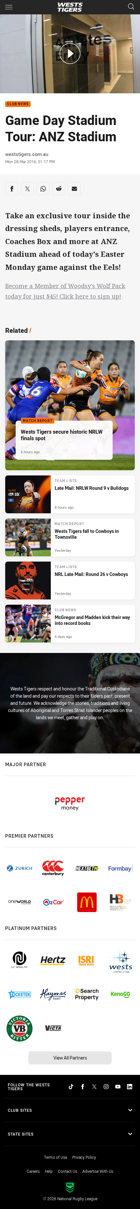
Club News (18, 104)
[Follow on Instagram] (106, 1087)
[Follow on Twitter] (94, 1087)
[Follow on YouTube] (117, 1087)
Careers (33, 1171)
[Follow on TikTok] (71, 1087)
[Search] (131, 7)
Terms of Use (55, 1157)
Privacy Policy (84, 1157)
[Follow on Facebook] (82, 1087)
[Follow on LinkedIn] (129, 1087)
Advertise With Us (97, 1171)
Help (49, 1171)
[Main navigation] (8, 7)
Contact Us (67, 1171)
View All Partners (70, 1058)
